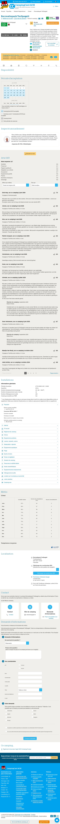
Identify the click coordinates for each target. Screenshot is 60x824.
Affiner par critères (7, 182)
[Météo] (41, 65)
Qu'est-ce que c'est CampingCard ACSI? (21, 777)
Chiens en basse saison (37, 789)
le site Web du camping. (7, 600)
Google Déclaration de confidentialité (30, 816)
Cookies (33, 814)
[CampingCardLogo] (4, 5)
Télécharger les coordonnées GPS (46, 573)
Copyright (18, 801)
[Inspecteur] (18, 65)
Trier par (33, 182)
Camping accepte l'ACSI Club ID (37, 46)
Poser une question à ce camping (51, 617)
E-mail (6, 698)
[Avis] (26, 65)
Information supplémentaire (20, 807)
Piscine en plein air (38, 774)
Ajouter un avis (31, 153)
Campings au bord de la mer (52, 775)
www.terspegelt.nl (31, 614)
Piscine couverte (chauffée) (37, 777)
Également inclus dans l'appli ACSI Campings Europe (17, 749)
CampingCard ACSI (14, 768)
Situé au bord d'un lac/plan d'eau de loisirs (37, 796)
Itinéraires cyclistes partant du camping (38, 801)
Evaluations (19, 796)
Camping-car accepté (38, 787)
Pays (6, 690)
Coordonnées (7, 677)
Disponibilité (44, 822)
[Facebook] (51, 816)
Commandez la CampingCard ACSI (21, 785)
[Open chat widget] (57, 820)
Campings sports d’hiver (52, 798)
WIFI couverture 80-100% (38, 781)
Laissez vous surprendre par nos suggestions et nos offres (15, 758)
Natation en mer (37, 793)
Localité (6, 685)
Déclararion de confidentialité (20, 804)
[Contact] (56, 65)
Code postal (7, 681)
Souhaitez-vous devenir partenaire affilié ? (22, 793)
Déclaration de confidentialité (22, 814)
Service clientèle (20, 780)
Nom (6, 673)
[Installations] (33, 65)
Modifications (19, 798)
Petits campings (52, 778)
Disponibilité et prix (53, 23)
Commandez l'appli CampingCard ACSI (21, 789)
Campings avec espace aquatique (52, 785)
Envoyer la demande (30, 738)
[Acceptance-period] (11, 65)
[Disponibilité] (3, 65)
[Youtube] (58, 816)
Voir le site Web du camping (51, 44)
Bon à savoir (19, 782)
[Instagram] (54, 816)
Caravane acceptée (38, 784)
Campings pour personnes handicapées (52, 790)
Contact (11, 614)
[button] (30, 404)
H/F (5, 665)
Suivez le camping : (33, 18)
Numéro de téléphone (9, 694)
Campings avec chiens (52, 781)
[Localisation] (48, 65)
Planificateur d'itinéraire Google (41, 577)
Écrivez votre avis (38, 24)
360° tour (6, 35)
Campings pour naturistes (52, 794)
